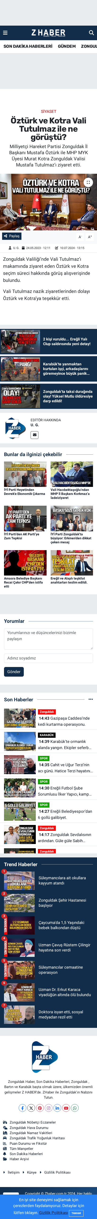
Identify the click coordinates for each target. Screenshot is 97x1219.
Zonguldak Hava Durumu (29, 1128)
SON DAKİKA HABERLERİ (28, 46)
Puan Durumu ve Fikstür (28, 1143)
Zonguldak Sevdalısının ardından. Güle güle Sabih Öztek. (64, 838)
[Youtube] (66, 1108)
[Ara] (91, 32)
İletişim (14, 1172)
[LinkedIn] (57, 1108)
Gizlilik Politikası (57, 1172)
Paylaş (14, 236)
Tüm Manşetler (21, 1149)
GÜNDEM (67, 46)
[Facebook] (22, 1108)
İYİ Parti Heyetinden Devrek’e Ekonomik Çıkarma (24, 492)
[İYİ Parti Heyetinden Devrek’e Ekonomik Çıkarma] (25, 474)
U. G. (16, 248)
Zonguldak (47, 712)
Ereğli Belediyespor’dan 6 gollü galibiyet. (65, 814)
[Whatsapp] (75, 1108)
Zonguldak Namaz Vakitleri (31, 1133)
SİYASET (48, 111)
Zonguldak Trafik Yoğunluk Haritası (37, 1138)
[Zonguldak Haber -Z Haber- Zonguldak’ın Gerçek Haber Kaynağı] (48, 33)
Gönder (13, 671)
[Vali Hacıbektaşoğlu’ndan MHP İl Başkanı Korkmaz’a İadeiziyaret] (72, 474)
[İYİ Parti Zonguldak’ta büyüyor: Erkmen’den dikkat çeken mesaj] (72, 518)
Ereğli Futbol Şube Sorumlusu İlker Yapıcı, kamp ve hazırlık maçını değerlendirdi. (63, 791)
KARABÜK (47, 735)
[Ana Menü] (5, 32)
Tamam (76, 1213)
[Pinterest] (40, 1108)
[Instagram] (49, 1108)
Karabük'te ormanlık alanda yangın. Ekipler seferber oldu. (65, 745)
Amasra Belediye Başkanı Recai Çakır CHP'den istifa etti (23, 582)
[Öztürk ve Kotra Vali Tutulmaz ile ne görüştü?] (48, 202)
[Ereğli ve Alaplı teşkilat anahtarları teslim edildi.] (72, 562)
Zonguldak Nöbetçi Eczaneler (33, 1122)
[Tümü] (91, 699)
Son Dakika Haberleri (26, 1154)
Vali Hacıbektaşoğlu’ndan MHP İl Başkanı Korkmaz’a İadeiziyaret (70, 494)
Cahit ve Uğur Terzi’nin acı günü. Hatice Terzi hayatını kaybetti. (64, 768)
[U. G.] (15, 428)
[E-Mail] (34, 435)
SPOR (44, 758)
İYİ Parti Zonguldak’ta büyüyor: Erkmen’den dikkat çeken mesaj (71, 538)
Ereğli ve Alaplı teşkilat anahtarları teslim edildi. (69, 580)
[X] (31, 1108)
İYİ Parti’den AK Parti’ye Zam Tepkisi (21, 536)
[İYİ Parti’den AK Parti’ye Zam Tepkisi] (25, 518)
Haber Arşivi (19, 1159)
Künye (31, 1172)
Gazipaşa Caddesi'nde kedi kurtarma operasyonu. (64, 721)
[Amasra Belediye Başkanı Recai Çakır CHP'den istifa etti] (25, 562)
